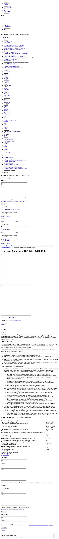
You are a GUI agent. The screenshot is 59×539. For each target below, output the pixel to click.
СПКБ (5, 144)
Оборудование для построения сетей (13, 46)
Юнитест (6, 150)
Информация (7, 9)
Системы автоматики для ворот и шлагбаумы (16, 53)
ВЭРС (5, 124)
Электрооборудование (9, 64)
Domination (6, 78)
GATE (5, 84)
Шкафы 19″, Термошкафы (10, 59)
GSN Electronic (7, 85)
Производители (8, 7)
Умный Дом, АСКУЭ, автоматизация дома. (15, 56)
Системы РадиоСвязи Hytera (11, 66)
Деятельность (7, 6)
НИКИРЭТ (7, 134)
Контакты (6, 13)
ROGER (6, 105)
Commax (6, 77)
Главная (6, 2)
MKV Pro (6, 95)
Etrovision (6, 80)
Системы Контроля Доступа (11, 52)
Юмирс (6, 149)
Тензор (5, 146)
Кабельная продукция (9, 63)
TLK (5, 113)
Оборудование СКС (9, 60)
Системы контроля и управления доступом (15, 160)
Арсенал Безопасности (10, 120)
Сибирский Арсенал (9, 141)
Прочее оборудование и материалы (13, 167)
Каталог (6, 4)
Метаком (6, 132)
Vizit (5, 116)
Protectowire (7, 102)
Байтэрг (6, 121)
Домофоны (6, 51)
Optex (5, 99)
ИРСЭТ (6, 127)
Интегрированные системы (11, 164)
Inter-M (5, 88)
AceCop (6, 73)
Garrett (5, 82)
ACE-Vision (7, 71)
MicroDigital (7, 93)
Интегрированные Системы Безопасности (15, 48)
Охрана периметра (8, 163)
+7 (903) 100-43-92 (5, 209)
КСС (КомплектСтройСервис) (12, 131)
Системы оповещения (9, 55)
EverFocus (6, 81)
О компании (7, 3)
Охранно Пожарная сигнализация (13, 49)
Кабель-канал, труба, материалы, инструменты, (16, 62)
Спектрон (6, 142)
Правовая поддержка (9, 170)
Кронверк (6, 130)
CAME (5, 75)
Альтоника (6, 118)
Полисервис (7, 138)
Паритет (6, 137)
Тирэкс (5, 148)
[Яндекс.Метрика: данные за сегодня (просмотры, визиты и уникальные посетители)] (6, 453)
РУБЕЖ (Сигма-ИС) (9, 139)
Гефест (5, 125)
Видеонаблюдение (8, 157)
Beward (6, 74)
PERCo (5, 100)
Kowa (5, 92)
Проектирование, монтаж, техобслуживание (15, 168)
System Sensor (7, 112)
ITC (5, 91)
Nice (5, 96)
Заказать (3, 324)
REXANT (6, 103)
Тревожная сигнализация (10, 165)
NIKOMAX (7, 98)
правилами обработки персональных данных (12, 201)
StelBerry (6, 109)
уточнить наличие (16, 320)
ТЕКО (5, 145)
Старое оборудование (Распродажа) (13, 67)
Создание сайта (5, 455)
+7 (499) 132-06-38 (15, 209)
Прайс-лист (7, 11)
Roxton (5, 106)
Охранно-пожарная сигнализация (12, 159)
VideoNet (6, 114)
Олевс (5, 135)
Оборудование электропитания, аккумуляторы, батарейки (19, 57)
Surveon (6, 110)
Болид (5, 123)
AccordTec (6, 70)
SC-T (5, 107)
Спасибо (3, 530)
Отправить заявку (5, 37)
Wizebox (6, 117)
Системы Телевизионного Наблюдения (14, 45)
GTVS (5, 87)
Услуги (5, 10)
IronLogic (6, 89)
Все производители (9, 152)
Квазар (5, 128)
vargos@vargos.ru (5, 216)
